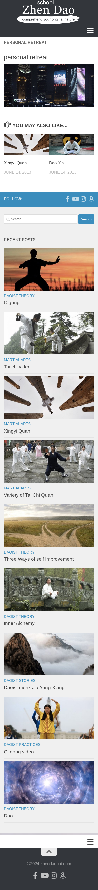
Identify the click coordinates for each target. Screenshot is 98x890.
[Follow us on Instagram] (83, 199)
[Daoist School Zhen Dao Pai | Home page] (49, 12)
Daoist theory (19, 296)
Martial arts (17, 360)
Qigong (12, 302)
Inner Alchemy (19, 623)
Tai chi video (17, 366)
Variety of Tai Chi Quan (28, 495)
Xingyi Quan (15, 163)
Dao (8, 815)
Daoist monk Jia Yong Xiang (34, 687)
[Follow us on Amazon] (91, 199)
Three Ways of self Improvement (39, 559)
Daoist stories (19, 681)
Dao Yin (56, 163)
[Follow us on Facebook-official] (67, 199)
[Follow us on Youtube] (75, 199)
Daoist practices (22, 745)
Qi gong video (19, 751)
